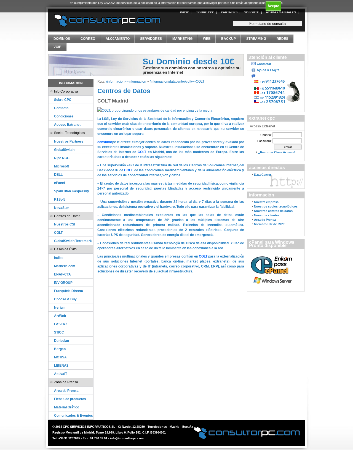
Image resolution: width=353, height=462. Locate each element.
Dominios (62, 39)
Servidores (151, 39)
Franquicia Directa (68, 291)
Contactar (264, 63)
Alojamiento (118, 39)
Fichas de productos (70, 399)
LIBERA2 (61, 365)
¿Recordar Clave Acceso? (277, 152)
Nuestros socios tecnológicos (276, 206)
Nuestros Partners (68, 141)
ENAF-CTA (62, 274)
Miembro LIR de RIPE (269, 224)
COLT (58, 232)
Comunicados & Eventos (73, 415)
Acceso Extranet (67, 124)
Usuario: (266, 134)
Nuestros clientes (266, 215)
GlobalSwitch (64, 149)
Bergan (60, 349)
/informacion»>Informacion (126, 81)
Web (207, 39)
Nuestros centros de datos (273, 210)
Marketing (182, 39)
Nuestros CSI (64, 224)
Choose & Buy (65, 299)
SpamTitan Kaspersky (71, 191)
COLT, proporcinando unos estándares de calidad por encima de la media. (157, 110)
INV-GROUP (63, 282)
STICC (59, 332)
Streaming (256, 39)
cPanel (59, 183)
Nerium (60, 307)
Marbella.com (64, 266)
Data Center (262, 174)
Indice (58, 257)
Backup (228, 39)
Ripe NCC (61, 158)
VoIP (57, 47)
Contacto (61, 108)
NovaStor (61, 207)
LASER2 (60, 324)
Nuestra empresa (266, 202)
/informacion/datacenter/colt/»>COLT (177, 81)
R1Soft (59, 199)
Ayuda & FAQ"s (268, 70)
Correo (88, 39)
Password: (264, 141)
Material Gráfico (66, 407)
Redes (282, 39)
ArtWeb (60, 315)
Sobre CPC (62, 99)
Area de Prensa (66, 390)
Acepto (273, 6)
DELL (58, 174)
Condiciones (64, 116)
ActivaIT (60, 374)
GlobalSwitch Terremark (73, 241)
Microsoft (61, 166)
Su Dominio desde (188, 61)
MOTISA (60, 357)
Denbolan (61, 340)
